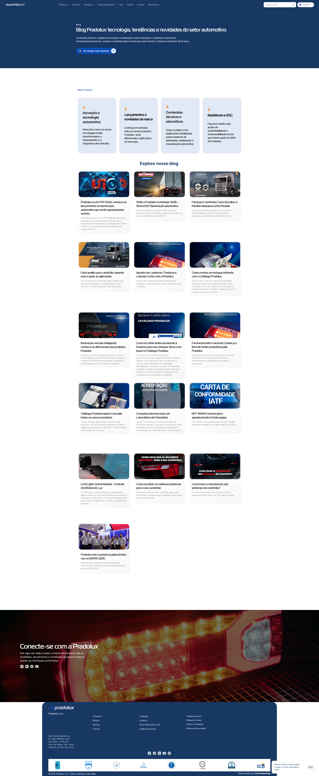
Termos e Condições (194, 724)
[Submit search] (293, 5)
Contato (96, 729)
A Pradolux (97, 716)
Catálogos (144, 716)
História (96, 720)
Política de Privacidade (196, 728)
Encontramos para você (150, 725)
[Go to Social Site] (149, 753)
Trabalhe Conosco (194, 716)
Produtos (143, 720)
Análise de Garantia (148, 729)
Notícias (96, 725)
